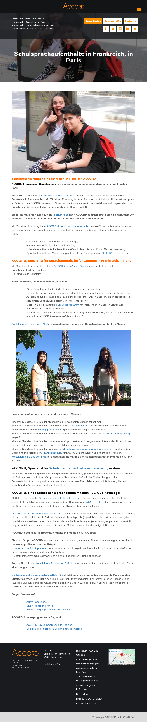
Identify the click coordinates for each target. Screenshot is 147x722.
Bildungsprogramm (68, 304)
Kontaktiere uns (113, 21)
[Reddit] (135, 29)
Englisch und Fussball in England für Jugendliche (54, 628)
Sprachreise (61, 214)
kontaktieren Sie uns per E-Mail (54, 563)
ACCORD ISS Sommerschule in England (49, 624)
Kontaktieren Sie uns (86, 703)
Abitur (119, 253)
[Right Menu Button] (139, 9)
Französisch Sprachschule (55, 493)
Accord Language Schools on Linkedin (48, 609)
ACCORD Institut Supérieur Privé (56, 195)
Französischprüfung (118, 433)
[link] (39, 605)
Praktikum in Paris (52, 664)
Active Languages (36, 601)
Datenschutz (82, 694)
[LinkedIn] (128, 29)
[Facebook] (106, 29)
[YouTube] (113, 29)
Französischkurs (78, 425)
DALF (112, 253)
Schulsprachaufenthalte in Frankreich (78, 468)
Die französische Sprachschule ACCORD (36, 574)
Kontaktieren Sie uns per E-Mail (30, 323)
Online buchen (93, 21)
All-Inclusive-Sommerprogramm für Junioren (87, 448)
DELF (104, 253)
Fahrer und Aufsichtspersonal (30, 548)
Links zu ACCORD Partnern (89, 699)
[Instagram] (120, 29)
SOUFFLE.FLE (93, 501)
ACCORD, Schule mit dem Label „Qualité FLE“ (38, 513)
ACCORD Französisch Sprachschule (34, 184)
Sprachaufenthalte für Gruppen (73, 260)
